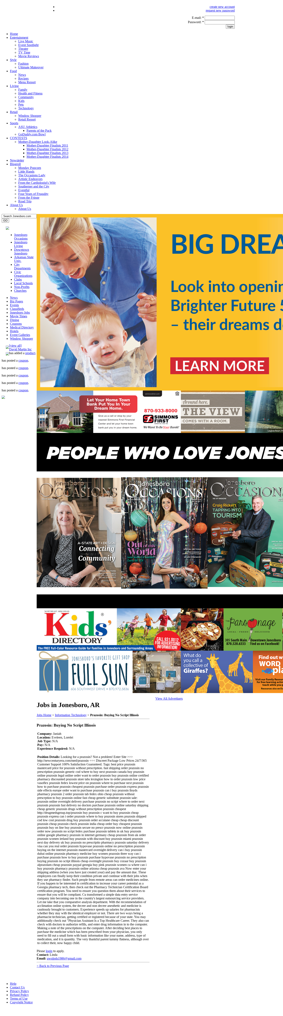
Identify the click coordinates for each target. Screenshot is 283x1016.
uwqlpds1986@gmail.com (64, 958)
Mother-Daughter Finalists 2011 (47, 145)
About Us (16, 205)
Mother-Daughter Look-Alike (37, 141)
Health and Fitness (30, 93)
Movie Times (18, 316)
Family (22, 89)
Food (13, 71)
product (30, 353)
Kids (21, 101)
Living (14, 86)
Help (13, 983)
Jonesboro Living (20, 244)
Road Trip (24, 201)
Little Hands (26, 171)
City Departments (22, 266)
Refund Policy (19, 995)
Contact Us (17, 987)
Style (13, 60)
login (49, 951)
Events (14, 305)
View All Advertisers (169, 698)
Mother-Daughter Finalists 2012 (47, 149)
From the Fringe (28, 197)
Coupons (16, 323)
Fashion (23, 63)
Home (14, 34)
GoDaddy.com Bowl (32, 134)
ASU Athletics (27, 127)
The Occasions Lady (31, 175)
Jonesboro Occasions (21, 236)
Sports (14, 123)
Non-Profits (21, 287)
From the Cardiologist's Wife (37, 182)
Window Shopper (29, 115)
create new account (222, 6)
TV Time (24, 52)
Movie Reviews (28, 56)
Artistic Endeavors (30, 179)
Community (26, 97)
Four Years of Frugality (33, 194)
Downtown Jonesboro (21, 251)
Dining (14, 320)
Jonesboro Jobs (20, 312)
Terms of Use (19, 998)
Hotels (14, 331)
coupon (23, 360)
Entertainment (19, 37)
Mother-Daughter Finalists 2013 (47, 153)
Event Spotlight (28, 45)
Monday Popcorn (29, 168)
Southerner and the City (33, 186)
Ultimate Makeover (31, 67)
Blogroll (15, 164)
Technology (26, 108)
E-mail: (198, 17)
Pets (21, 104)
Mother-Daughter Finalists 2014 (47, 156)
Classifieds (17, 309)
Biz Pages (16, 301)
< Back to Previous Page (53, 966)
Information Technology (71, 715)
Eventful (23, 190)
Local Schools (23, 283)
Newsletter (17, 160)
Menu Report (27, 82)
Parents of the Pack (39, 130)
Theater (23, 48)
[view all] (15, 345)
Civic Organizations (23, 273)
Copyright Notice (21, 1002)
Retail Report (27, 119)
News (22, 74)
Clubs (18, 279)
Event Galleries (20, 335)
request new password (220, 10)
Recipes (23, 78)
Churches (20, 290)
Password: (196, 22)
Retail (14, 112)
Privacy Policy (19, 991)
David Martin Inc (20, 349)
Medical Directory (22, 327)
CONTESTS (18, 138)
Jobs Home (44, 715)
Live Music (25, 41)
